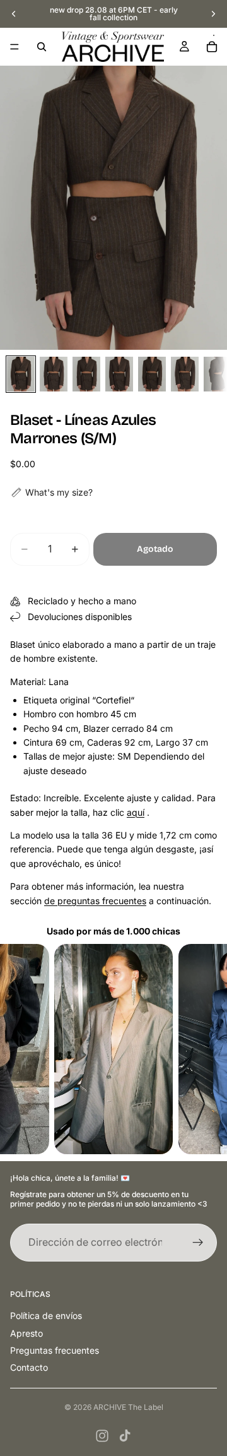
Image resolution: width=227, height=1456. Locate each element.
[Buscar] (41, 47)
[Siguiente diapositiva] (213, 14)
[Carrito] (212, 47)
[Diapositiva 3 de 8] (86, 374)
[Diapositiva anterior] (14, 14)
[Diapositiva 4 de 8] (119, 374)
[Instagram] (102, 1435)
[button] (51, 492)
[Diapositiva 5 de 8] (152, 374)
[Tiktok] (124, 1435)
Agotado (155, 549)
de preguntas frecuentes (95, 900)
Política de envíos (46, 1315)
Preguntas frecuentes (54, 1350)
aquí (135, 812)
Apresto (26, 1333)
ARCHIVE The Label (128, 1407)
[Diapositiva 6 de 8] (185, 374)
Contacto (29, 1367)
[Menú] (14, 46)
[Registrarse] (198, 1242)
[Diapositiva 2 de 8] (53, 374)
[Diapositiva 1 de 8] (21, 374)
